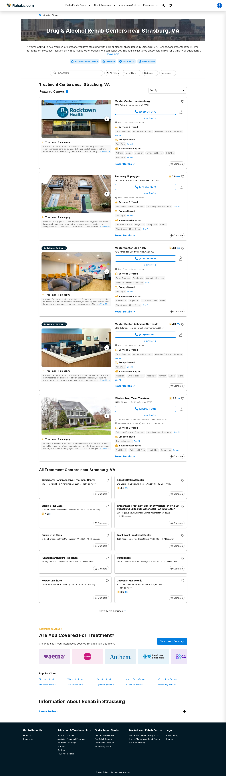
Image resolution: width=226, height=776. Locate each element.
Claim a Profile (148, 61)
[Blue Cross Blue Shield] (153, 656)
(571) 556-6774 (147, 187)
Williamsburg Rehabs (167, 679)
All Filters (114, 73)
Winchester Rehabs (76, 679)
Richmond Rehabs (47, 679)
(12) (178, 398)
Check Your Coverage (172, 641)
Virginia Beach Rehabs (136, 679)
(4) (50, 514)
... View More (104, 151)
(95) (178, 248)
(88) (178, 176)
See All (118, 135)
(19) (126, 592)
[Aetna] (54, 656)
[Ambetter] (87, 656)
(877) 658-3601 (147, 334)
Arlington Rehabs (105, 679)
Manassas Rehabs (47, 684)
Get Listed (110, 61)
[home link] (39, 15)
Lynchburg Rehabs (105, 684)
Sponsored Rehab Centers (86, 61)
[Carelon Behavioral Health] (186, 656)
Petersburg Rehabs (167, 684)
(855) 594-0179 (147, 111)
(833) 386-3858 (148, 258)
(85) (178, 324)
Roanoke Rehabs (75, 684)
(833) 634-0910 (148, 409)
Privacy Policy (102, 772)
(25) (126, 488)
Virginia (46, 15)
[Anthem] (120, 656)
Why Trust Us (128, 61)
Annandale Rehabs (134, 684)
